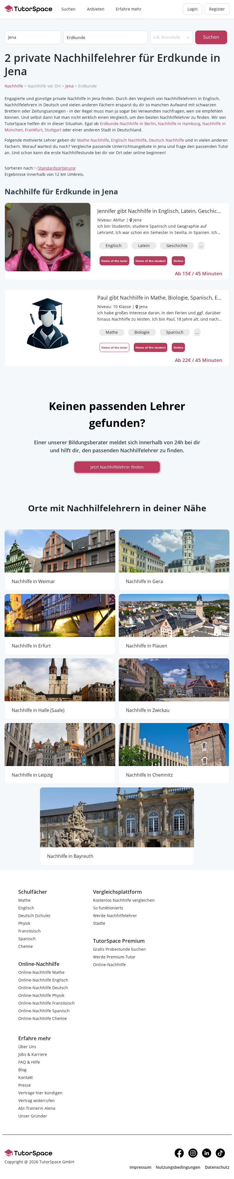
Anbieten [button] (95, 9)
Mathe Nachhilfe (93, 140)
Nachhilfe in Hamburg (179, 123)
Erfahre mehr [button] (129, 9)
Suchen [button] (68, 9)
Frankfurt (34, 130)
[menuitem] (68, 9)
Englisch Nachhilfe (129, 140)
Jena (69, 86)
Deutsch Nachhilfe (166, 140)
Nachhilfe (14, 86)
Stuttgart (53, 130)
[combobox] (105, 37)
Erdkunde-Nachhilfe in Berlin (128, 123)
